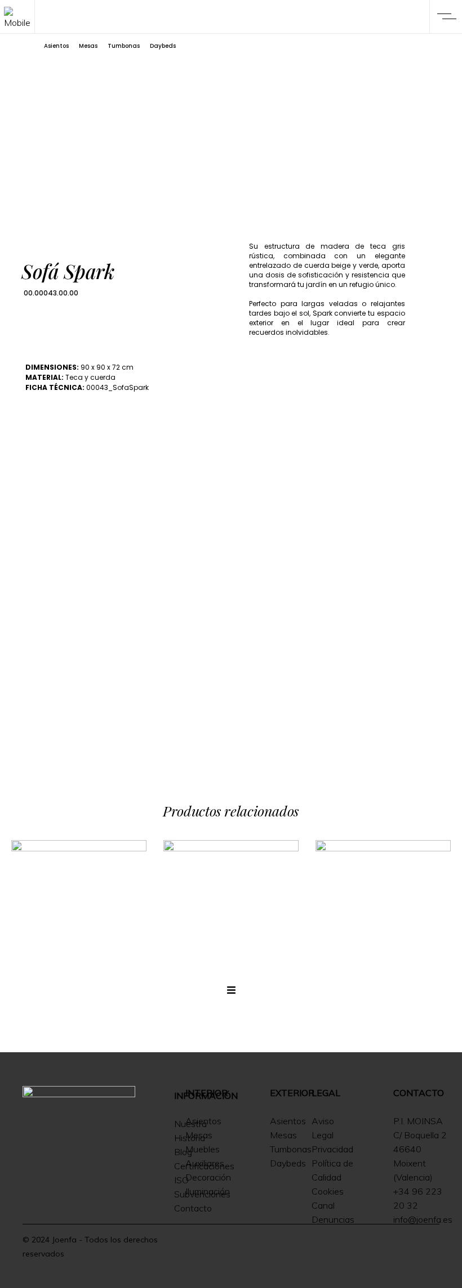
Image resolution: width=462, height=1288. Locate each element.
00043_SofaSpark (117, 387)
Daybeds (163, 46)
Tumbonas (124, 46)
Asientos (56, 46)
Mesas (88, 46)
